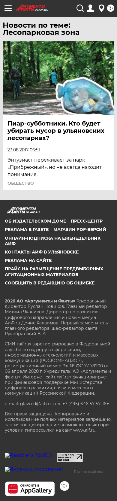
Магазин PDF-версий (79, 229)
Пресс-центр (87, 221)
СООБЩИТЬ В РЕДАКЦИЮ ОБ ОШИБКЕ (49, 283)
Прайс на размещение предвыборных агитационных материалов (54, 271)
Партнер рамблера (88, 471)
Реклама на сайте (28, 260)
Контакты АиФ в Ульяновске (42, 252)
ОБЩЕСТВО (21, 183)
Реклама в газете (27, 229)
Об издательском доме (35, 221)
